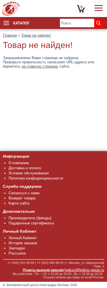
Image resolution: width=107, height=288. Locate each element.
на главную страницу (40, 66)
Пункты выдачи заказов (43, 270)
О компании (19, 163)
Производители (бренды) (30, 218)
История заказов (23, 243)
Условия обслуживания (29, 173)
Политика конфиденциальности (36, 178)
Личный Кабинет (23, 238)
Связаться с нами (24, 193)
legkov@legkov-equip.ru (84, 270)
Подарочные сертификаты (31, 223)
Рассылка (17, 253)
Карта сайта (19, 203)
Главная (10, 35)
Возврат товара (22, 198)
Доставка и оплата (25, 168)
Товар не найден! (36, 35)
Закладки (17, 248)
